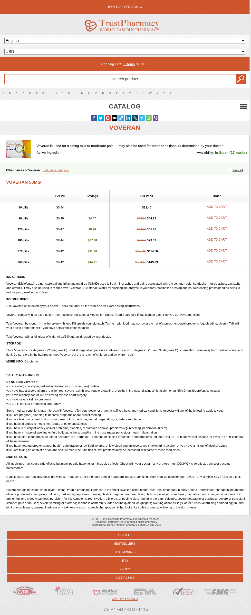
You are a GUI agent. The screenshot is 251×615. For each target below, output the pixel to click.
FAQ (125, 560)
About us (124, 535)
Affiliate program (125, 599)
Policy (124, 569)
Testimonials (124, 552)
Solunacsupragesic (56, 170)
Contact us (125, 577)
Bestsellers (124, 543)
